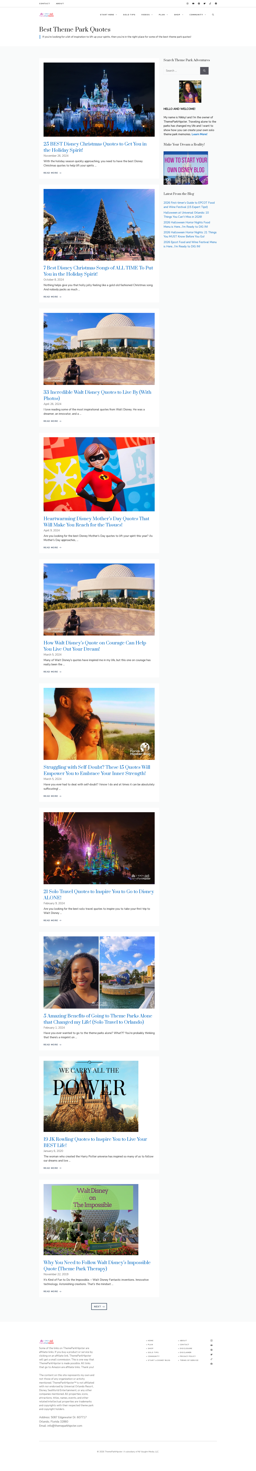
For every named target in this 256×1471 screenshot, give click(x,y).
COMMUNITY (196, 14)
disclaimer (185, 1352)
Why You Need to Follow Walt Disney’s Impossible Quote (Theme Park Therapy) (97, 1266)
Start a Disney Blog (159, 1360)
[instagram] (216, 3)
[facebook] (193, 3)
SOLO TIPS (129, 14)
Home (150, 1341)
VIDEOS (145, 14)
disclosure (186, 1348)
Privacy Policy (188, 1356)
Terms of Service (189, 1360)
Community (154, 1356)
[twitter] (210, 3)
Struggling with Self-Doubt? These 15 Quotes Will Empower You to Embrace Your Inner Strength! (97, 770)
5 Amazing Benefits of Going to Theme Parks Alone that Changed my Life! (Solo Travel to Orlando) (98, 1019)
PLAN (162, 14)
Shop (150, 1348)
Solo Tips (153, 1352)
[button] (213, 14)
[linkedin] (187, 3)
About (60, 3)
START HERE (107, 14)
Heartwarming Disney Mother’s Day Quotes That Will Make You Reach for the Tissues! (96, 522)
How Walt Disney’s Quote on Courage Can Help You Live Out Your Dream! (95, 646)
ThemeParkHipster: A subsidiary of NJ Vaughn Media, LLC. (132, 1451)
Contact (44, 3)
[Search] (204, 71)
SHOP (177, 14)
